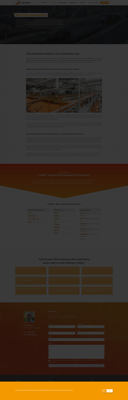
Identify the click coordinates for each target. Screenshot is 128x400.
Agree (109, 391)
